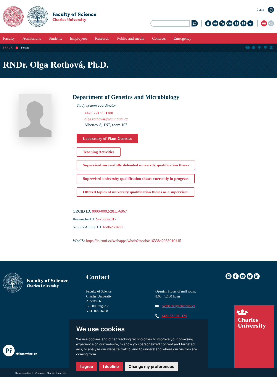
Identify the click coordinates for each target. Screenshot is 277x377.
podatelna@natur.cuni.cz (178, 306)
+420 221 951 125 (174, 316)
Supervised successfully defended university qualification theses (136, 165)
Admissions (32, 38)
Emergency (182, 38)
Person (25, 47)
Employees (78, 38)
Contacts (159, 38)
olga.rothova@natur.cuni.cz (106, 119)
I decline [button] (111, 366)
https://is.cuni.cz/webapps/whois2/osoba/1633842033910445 (133, 241)
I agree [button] (86, 366)
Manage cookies (23, 373)
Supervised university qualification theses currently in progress (135, 178)
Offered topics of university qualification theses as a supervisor (135, 192)
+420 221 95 (98, 113)
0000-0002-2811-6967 (109, 211)
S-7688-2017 (106, 219)
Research (102, 38)
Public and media (130, 38)
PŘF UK (8, 47)
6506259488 (112, 227)
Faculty (9, 38)
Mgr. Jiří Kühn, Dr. (56, 373)
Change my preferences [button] (151, 366)
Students (55, 38)
